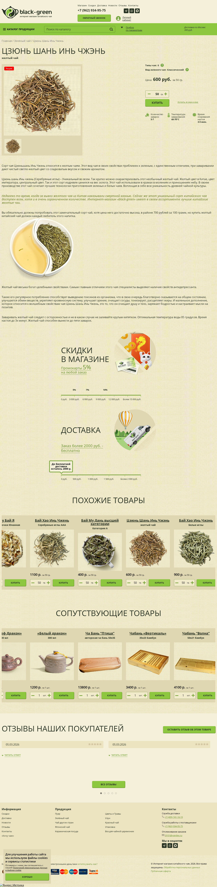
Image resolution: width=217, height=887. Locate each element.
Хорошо (27, 876)
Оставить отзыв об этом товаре (189, 729)
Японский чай (62, 826)
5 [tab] (116, 793)
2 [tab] (105, 793)
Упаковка (110, 826)
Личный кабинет (126, 18)
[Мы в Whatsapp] (131, 10)
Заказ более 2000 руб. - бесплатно (82, 448)
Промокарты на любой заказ (76, 370)
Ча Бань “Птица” (99, 633)
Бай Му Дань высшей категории (100, 522)
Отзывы (123, 5)
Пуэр (57, 813)
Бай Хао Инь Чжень (52, 520)
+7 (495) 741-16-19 (174, 817)
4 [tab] (112, 793)
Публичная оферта (161, 871)
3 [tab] (108, 793)
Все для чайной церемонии (119, 831)
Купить (157, 103)
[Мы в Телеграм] (126, 10)
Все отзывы (108, 784)
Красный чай (112, 822)
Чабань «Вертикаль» (148, 633)
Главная (7, 40)
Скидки (92, 5)
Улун (107, 818)
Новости (112, 5)
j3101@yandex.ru (173, 835)
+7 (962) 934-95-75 (92, 10)
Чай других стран (64, 822)
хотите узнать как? (87, 864)
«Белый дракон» (52, 633)
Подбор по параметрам (134, 28)
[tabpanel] (52, 749)
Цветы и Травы (113, 813)
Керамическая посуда (66, 831)
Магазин (82, 5)
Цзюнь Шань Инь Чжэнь (148, 520)
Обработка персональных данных (182, 867)
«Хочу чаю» (8, 835)
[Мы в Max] (137, 10)
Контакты (133, 5)
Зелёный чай (22, 40)
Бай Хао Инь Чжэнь (196, 520)
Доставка (102, 5)
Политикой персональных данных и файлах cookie (26, 868)
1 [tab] (101, 793)
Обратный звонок (94, 17)
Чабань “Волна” (196, 633)
